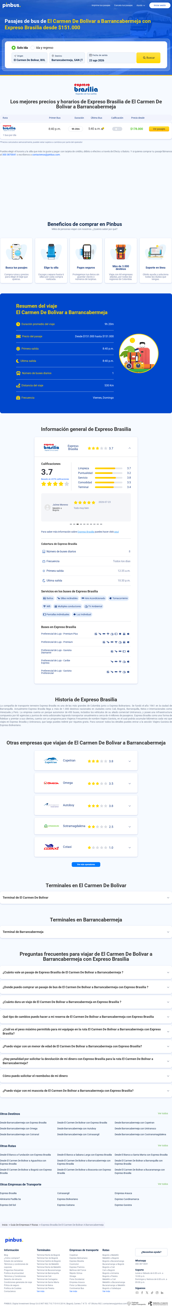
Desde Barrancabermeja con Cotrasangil (78, 1134)
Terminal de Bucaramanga (49, 1270)
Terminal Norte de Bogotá (48, 1255)
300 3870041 (9, 154)
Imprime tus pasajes (101, 5)
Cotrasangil (63, 1193)
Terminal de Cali (44, 1276)
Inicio (5, 1224)
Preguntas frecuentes (13, 1270)
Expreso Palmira (77, 1267)
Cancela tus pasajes (123, 5)
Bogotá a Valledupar (111, 1288)
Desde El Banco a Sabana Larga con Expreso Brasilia (84, 1154)
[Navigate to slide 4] (81, 524)
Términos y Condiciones (15, 1276)
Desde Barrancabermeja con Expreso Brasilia (23, 1122)
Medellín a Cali (109, 1279)
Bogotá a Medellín (110, 1255)
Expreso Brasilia (86, 531)
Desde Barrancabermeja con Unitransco (135, 1128)
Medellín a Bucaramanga (113, 1282)
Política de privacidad (14, 1273)
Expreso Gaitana (66, 1205)
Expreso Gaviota (123, 1205)
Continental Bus (77, 1288)
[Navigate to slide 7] (91, 524)
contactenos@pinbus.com (46, 154)
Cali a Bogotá (108, 1270)
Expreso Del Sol (8, 1205)
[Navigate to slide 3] (77, 524)
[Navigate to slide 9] (97, 524)
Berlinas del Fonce (78, 1270)
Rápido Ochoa (76, 1273)
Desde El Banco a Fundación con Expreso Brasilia (25, 1154)
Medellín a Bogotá (110, 1258)
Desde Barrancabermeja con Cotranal (19, 1134)
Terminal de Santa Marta (48, 1282)
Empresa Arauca (123, 1193)
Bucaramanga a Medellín (113, 1285)
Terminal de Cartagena (47, 1279)
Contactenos (10, 1291)
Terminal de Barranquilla (48, 1273)
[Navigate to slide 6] (87, 524)
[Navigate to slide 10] (101, 524)
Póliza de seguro (11, 1285)
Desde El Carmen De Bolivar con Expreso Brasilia (82, 1122)
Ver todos (163, 1113)
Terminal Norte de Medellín (49, 1267)
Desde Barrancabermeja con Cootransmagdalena (140, 1134)
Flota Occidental (77, 1279)
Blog (6, 1255)
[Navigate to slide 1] (71, 524)
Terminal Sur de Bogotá (47, 1258)
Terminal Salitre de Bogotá (49, 1261)
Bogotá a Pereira (110, 1276)
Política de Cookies (12, 1288)
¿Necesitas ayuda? (151, 1252)
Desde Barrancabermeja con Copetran (134, 1122)
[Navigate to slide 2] (74, 524)
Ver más (40, 1291)
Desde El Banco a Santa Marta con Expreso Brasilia (141, 1154)
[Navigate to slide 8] (94, 524)
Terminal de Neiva (45, 1285)
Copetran (74, 1255)
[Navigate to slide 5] (84, 524)
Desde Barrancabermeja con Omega (18, 1128)
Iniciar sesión (160, 5)
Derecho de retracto (13, 1279)
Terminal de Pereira (45, 1288)
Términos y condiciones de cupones (16, 1265)
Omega (73, 1276)
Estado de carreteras (13, 1261)
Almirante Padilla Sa (10, 1199)
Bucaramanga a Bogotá (113, 1264)
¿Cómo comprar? (12, 1258)
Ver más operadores (86, 864)
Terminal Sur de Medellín (48, 1264)
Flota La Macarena (78, 1285)
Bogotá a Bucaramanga (113, 1261)
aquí (116, 531)
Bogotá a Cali (108, 1267)
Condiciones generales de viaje (18, 1282)
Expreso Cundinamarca (127, 1199)
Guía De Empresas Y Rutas (25, 1224)
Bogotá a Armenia (110, 1273)
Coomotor (74, 1264)
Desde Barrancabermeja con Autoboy (76, 1128)
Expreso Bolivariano (67, 1199)
